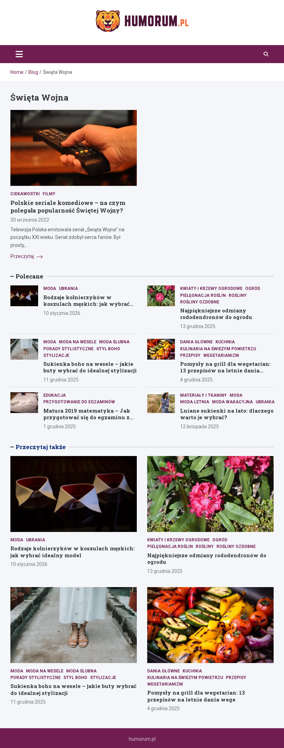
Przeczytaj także (41, 447)
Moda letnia (194, 401)
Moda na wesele (77, 341)
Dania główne (196, 341)
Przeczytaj (22, 256)
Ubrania (68, 288)
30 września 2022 (29, 220)
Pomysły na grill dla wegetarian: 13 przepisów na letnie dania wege (225, 370)
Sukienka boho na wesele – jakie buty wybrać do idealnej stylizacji (90, 367)
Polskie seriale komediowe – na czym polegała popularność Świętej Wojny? (67, 206)
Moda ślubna (114, 341)
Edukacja (54, 395)
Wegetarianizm (221, 355)
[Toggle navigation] (19, 54)
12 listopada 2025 (199, 426)
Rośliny (238, 295)
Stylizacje (56, 355)
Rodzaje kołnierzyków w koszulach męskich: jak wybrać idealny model (86, 304)
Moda (49, 288)
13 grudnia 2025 (197, 326)
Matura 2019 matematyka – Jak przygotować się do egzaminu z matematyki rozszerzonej (86, 417)
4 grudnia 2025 (196, 379)
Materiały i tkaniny (203, 395)
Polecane (29, 276)
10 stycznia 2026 (61, 313)
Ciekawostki (25, 193)
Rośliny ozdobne (199, 302)
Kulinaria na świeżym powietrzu (218, 348)
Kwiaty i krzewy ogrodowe (211, 288)
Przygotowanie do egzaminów (79, 401)
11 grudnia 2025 (61, 379)
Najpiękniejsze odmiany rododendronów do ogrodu (216, 314)
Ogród (252, 288)
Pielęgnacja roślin (203, 295)
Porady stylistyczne (68, 348)
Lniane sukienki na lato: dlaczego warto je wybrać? (227, 414)
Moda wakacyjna (232, 401)
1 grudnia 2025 (59, 426)
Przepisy (190, 355)
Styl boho (108, 348)
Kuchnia (225, 341)
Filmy (49, 193)
